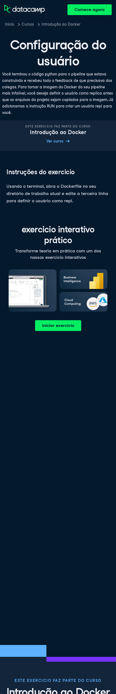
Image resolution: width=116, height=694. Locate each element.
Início (9, 24)
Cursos (28, 24)
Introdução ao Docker (61, 24)
